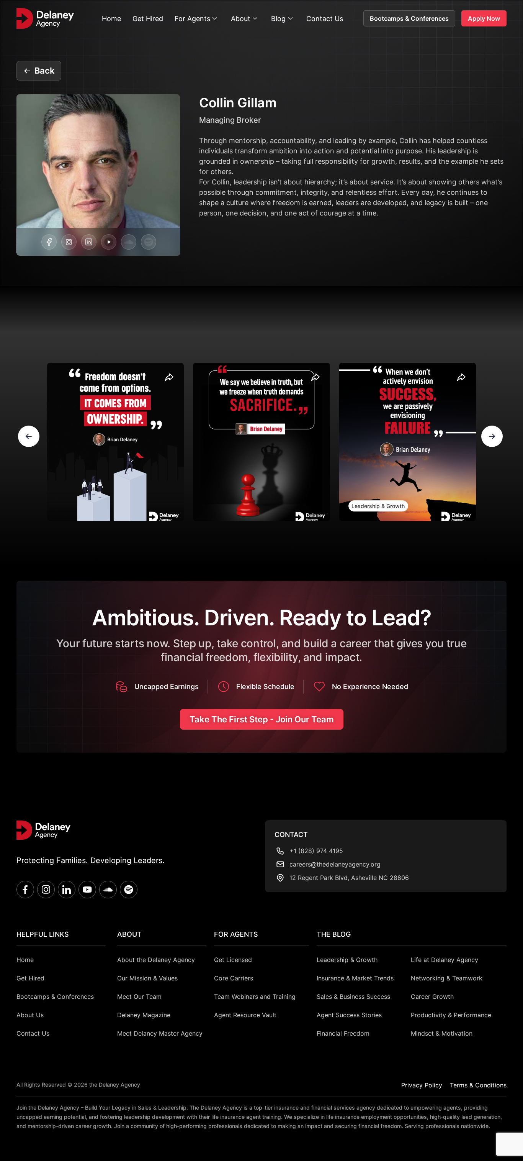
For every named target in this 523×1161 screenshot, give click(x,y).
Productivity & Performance (451, 1015)
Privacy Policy (421, 1085)
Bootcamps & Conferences (55, 996)
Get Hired (147, 19)
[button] (28, 436)
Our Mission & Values (147, 978)
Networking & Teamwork (446, 978)
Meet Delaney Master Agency (160, 1033)
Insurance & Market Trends (355, 978)
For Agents (192, 19)
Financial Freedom (343, 1033)
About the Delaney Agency (156, 960)
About (240, 19)
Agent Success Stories (349, 1015)
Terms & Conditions (478, 1085)
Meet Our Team (139, 996)
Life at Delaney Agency (444, 960)
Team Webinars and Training (255, 996)
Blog (278, 19)
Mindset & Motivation (441, 1033)
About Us (30, 1015)
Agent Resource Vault (245, 1015)
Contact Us (324, 19)
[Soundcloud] (128, 242)
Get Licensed (233, 960)
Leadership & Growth (378, 506)
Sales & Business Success (353, 996)
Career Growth (432, 996)
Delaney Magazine (143, 1015)
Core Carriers (233, 978)
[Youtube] (87, 889)
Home (111, 19)
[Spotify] (148, 242)
